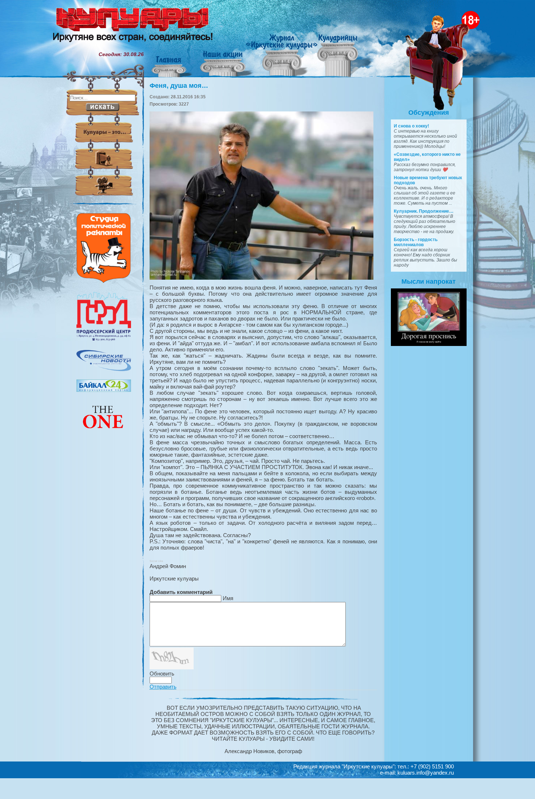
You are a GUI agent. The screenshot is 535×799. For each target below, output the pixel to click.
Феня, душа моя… (179, 85)
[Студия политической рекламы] (103, 281)
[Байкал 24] (103, 390)
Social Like (156, 561)
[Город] (103, 340)
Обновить (162, 673)
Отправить (163, 687)
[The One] (103, 433)
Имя (228, 598)
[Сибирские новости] (103, 369)
